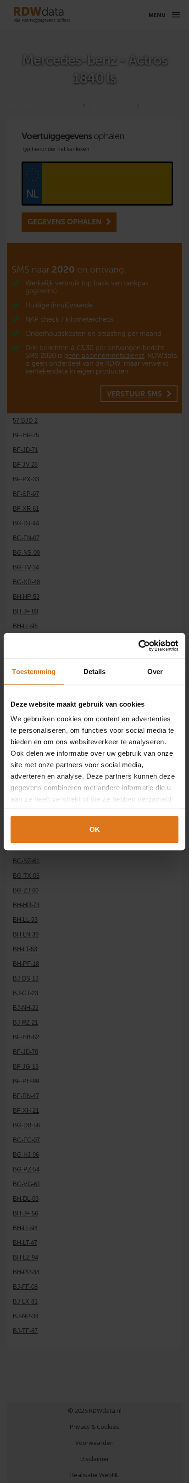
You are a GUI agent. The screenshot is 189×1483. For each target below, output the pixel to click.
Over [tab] (155, 671)
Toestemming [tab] (34, 671)
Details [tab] (94, 671)
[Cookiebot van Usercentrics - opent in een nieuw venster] (138, 646)
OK (94, 829)
